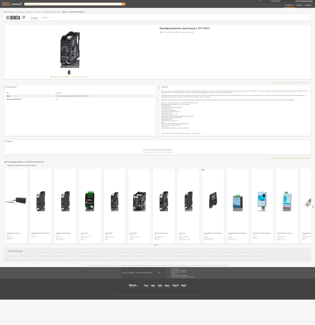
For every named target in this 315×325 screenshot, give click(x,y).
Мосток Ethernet (152, 256)
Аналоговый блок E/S (71, 256)
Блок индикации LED (103, 256)
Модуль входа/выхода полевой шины (182, 256)
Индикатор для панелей (125, 256)
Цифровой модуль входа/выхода (87, 256)
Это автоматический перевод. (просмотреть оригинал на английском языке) (181, 133)
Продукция (289, 5)
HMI (169, 256)
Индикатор (23, 256)
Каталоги (299, 5)
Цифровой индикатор (58, 256)
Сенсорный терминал (199, 256)
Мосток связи (113, 256)
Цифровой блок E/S (32, 256)
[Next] (313, 206)
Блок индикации (14, 256)
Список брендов (175, 268)
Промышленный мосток (140, 256)
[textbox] (73, 4)
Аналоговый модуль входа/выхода (225, 256)
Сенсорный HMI (211, 256)
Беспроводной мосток (257, 256)
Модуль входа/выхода (45, 256)
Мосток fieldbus (162, 256)
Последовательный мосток (243, 256)
